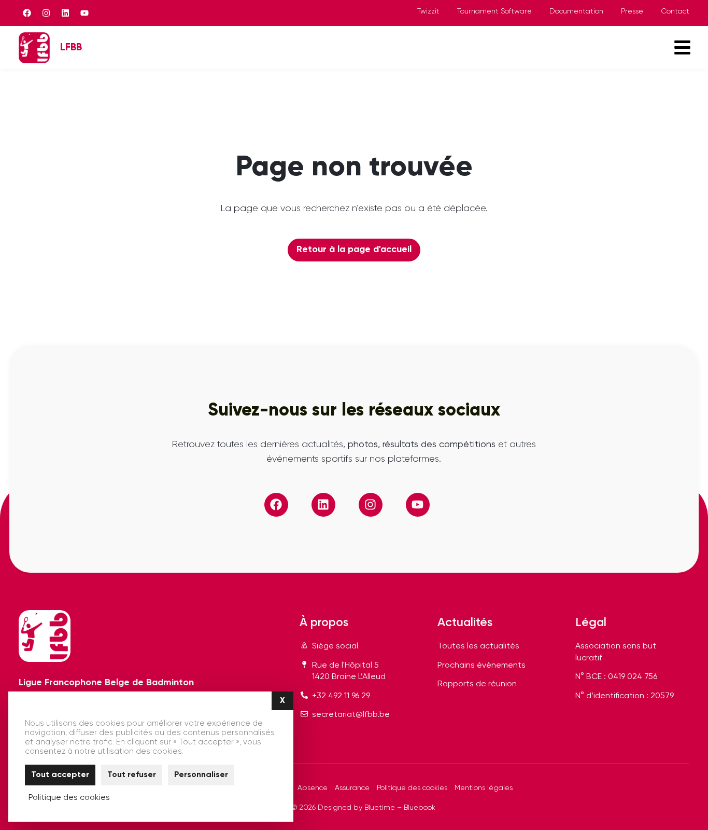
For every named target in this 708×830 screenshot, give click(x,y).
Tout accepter (60, 775)
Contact (675, 11)
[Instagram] (46, 13)
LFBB (71, 47)
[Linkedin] (65, 13)
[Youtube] (84, 13)
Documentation (576, 11)
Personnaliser (201, 775)
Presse (632, 11)
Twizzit (428, 11)
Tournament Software (494, 11)
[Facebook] (27, 13)
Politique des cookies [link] (69, 798)
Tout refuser (131, 775)
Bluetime (379, 807)
